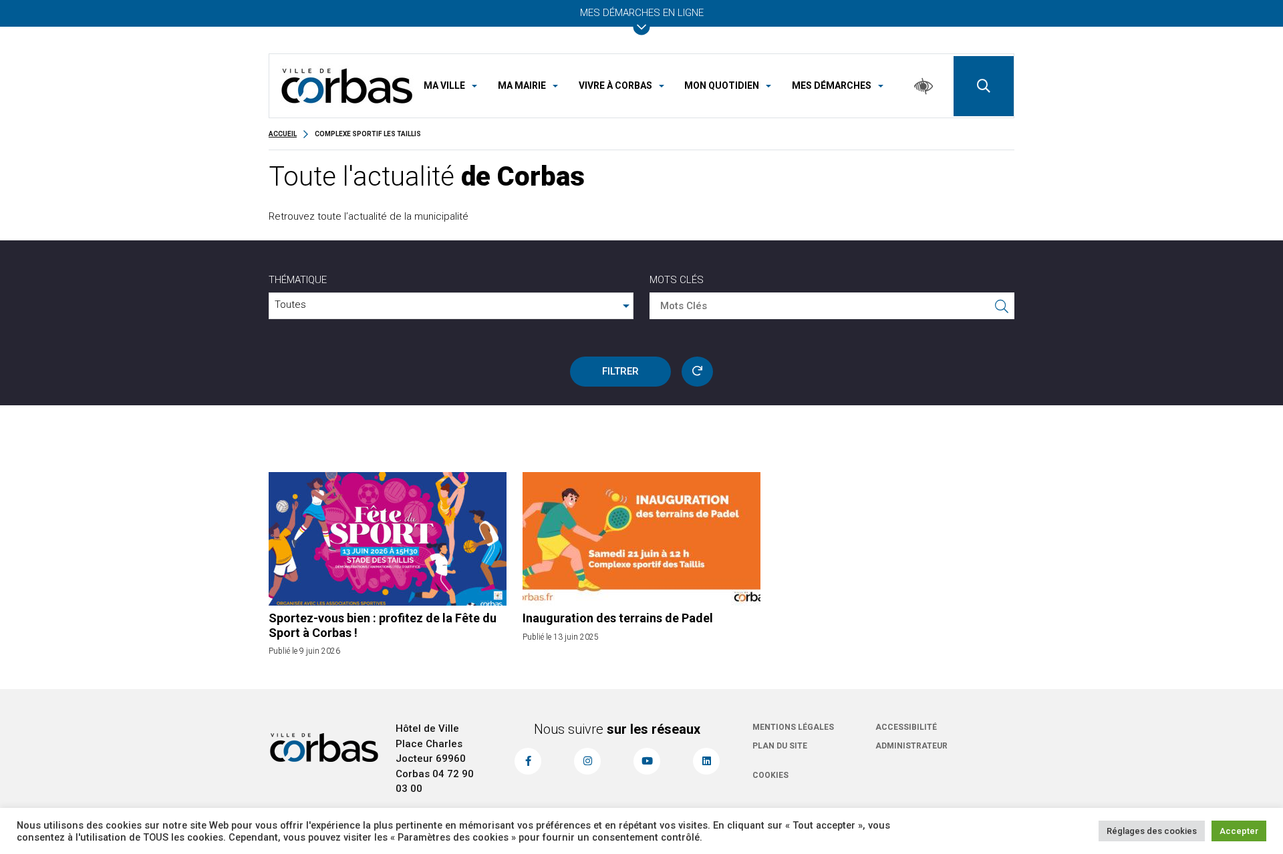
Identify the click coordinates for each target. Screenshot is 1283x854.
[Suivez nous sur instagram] (587, 761)
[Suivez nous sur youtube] (646, 761)
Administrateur (911, 746)
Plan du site (779, 746)
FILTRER (620, 371)
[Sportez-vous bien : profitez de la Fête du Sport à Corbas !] (388, 539)
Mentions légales (793, 727)
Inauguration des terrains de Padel (618, 618)
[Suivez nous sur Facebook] (528, 761)
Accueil (283, 134)
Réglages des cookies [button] (1152, 831)
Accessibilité (906, 727)
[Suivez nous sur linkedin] (706, 761)
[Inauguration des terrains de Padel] (641, 539)
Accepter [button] (1239, 831)
